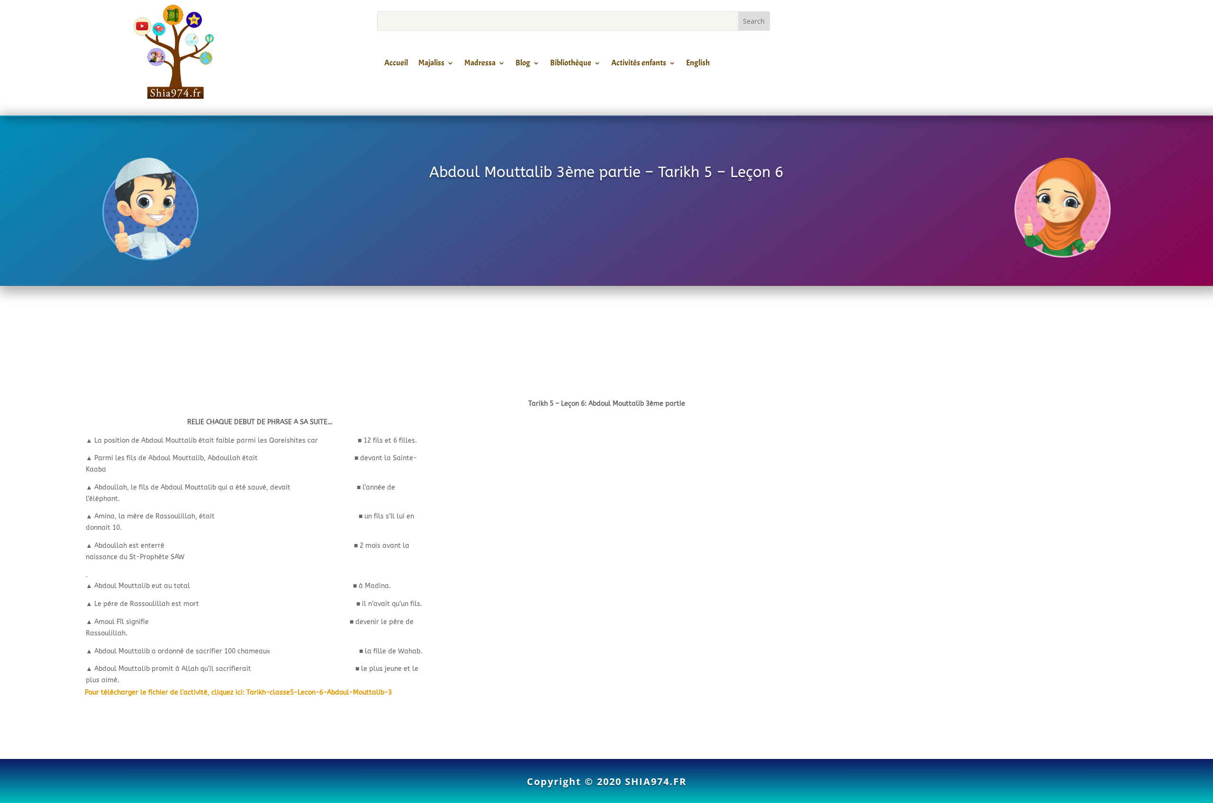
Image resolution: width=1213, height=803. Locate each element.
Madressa (480, 64)
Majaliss (431, 64)
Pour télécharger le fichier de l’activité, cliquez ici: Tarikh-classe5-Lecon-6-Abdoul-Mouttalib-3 (238, 692)
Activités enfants (638, 64)
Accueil (396, 64)
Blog (523, 64)
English (698, 64)
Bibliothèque (570, 64)
